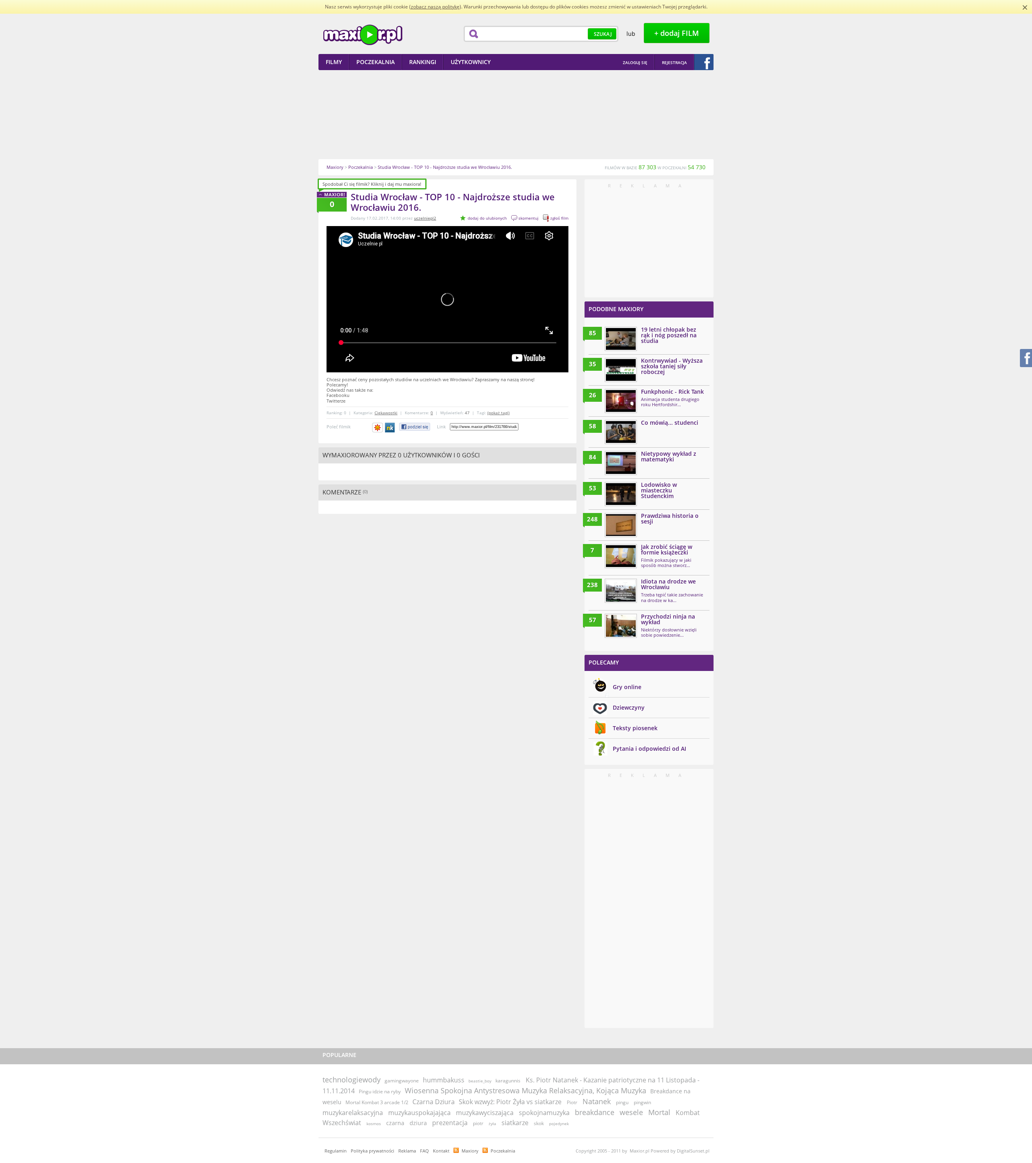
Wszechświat (341, 1122)
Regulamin (336, 1151)
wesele (631, 1112)
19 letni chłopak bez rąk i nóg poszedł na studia (669, 335)
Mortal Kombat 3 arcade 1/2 (376, 1102)
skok (539, 1123)
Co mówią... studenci (669, 422)
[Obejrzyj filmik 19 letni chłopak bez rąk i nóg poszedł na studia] (621, 339)
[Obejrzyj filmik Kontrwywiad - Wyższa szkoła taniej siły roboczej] (621, 370)
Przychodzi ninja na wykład (668, 619)
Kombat (688, 1112)
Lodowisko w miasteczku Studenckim (659, 490)
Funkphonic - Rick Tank (672, 391)
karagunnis (507, 1080)
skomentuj (528, 218)
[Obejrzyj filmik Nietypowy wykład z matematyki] (621, 463)
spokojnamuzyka (544, 1112)
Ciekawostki (386, 412)
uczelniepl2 (425, 218)
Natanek (597, 1101)
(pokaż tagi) (498, 412)
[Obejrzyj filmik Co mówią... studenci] (621, 432)
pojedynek (559, 1123)
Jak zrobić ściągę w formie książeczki (666, 549)
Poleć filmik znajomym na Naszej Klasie (390, 427)
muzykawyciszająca (485, 1112)
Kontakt (441, 1151)
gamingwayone (402, 1080)
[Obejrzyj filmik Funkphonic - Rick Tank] (621, 401)
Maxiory (470, 1151)
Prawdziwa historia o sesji (670, 518)
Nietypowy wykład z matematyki (668, 456)
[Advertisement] (516, 114)
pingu (622, 1102)
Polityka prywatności (372, 1151)
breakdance (594, 1112)
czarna (395, 1123)
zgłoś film (559, 218)
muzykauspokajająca (419, 1112)
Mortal (659, 1112)
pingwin (642, 1102)
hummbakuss (443, 1080)
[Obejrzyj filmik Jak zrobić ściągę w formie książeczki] (621, 556)
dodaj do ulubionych (487, 218)
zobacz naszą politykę (435, 6)
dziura (418, 1123)
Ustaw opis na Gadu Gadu (377, 427)
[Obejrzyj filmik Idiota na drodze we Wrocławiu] (621, 591)
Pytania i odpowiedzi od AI (649, 748)
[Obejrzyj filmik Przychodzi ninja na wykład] (621, 626)
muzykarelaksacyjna (352, 1112)
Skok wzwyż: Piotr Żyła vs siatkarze (510, 1101)
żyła (492, 1123)
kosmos (373, 1123)
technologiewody (351, 1079)
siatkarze (514, 1122)
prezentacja (450, 1122)
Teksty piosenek (635, 728)
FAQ (424, 1151)
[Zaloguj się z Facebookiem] (704, 62)
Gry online (627, 687)
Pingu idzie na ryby (380, 1091)
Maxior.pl (362, 35)
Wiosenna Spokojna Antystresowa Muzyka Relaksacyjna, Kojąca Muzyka (525, 1090)
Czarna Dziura (433, 1101)
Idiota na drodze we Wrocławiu (668, 584)
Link (441, 426)
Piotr (572, 1102)
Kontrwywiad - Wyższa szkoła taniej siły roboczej (672, 366)
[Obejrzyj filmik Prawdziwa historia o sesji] (621, 525)
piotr (478, 1123)
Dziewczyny (629, 707)
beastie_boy (479, 1081)
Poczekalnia (503, 1151)
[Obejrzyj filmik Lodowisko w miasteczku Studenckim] (621, 494)
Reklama (407, 1151)
